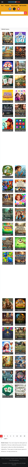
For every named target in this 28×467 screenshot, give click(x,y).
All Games (7, 458)
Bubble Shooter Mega (8, 339)
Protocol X (7, 382)
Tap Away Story (20, 205)
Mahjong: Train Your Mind (7, 396)
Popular (7, 5)
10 (17, 436)
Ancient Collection (20, 115)
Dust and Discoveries (8, 205)
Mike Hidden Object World (7, 367)
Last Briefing (20, 72)
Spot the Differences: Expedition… (20, 324)
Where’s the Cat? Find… (7, 177)
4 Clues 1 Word (20, 367)
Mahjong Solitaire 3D (8, 87)
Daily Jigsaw (20, 191)
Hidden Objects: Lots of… (20, 220)
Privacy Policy (22, 458)
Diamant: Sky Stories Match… (7, 191)
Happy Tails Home (7, 43)
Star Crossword (20, 43)
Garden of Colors (20, 396)
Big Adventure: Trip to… (7, 130)
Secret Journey (20, 234)
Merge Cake (8, 353)
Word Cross (20, 310)
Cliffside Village (7, 249)
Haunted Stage (7, 324)
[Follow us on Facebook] (10, 8)
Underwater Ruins (7, 220)
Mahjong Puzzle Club (8, 72)
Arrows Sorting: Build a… (20, 101)
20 (20, 436)
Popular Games (14, 458)
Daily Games (14, 5)
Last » (5, 438)
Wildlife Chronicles (20, 353)
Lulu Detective (20, 249)
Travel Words (8, 234)
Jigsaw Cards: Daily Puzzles (7, 263)
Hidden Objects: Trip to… (7, 101)
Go (25, 13)
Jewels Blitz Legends (20, 130)
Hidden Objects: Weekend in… (20, 382)
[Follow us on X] (14, 8)
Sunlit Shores (8, 58)
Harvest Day (20, 87)
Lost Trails (20, 339)
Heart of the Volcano (20, 58)
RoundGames (15, 460)
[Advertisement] (14, 21)
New (2, 5)
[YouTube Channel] (18, 8)
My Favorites (23, 5)
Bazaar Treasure (20, 263)
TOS (10, 460)
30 (24, 436)
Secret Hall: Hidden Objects (7, 310)
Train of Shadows (8, 115)
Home (2, 458)
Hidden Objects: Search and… (20, 177)
